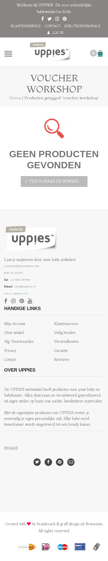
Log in (58, 33)
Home (15, 97)
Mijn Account (14, 323)
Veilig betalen (64, 332)
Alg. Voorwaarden (19, 341)
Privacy (10, 350)
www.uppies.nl (16, 293)
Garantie (61, 350)
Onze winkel (14, 332)
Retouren (61, 359)
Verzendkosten (66, 341)
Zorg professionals (82, 26)
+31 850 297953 (20, 279)
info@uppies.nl (25, 286)
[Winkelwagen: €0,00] (101, 50)
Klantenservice (26, 26)
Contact (52, 26)
